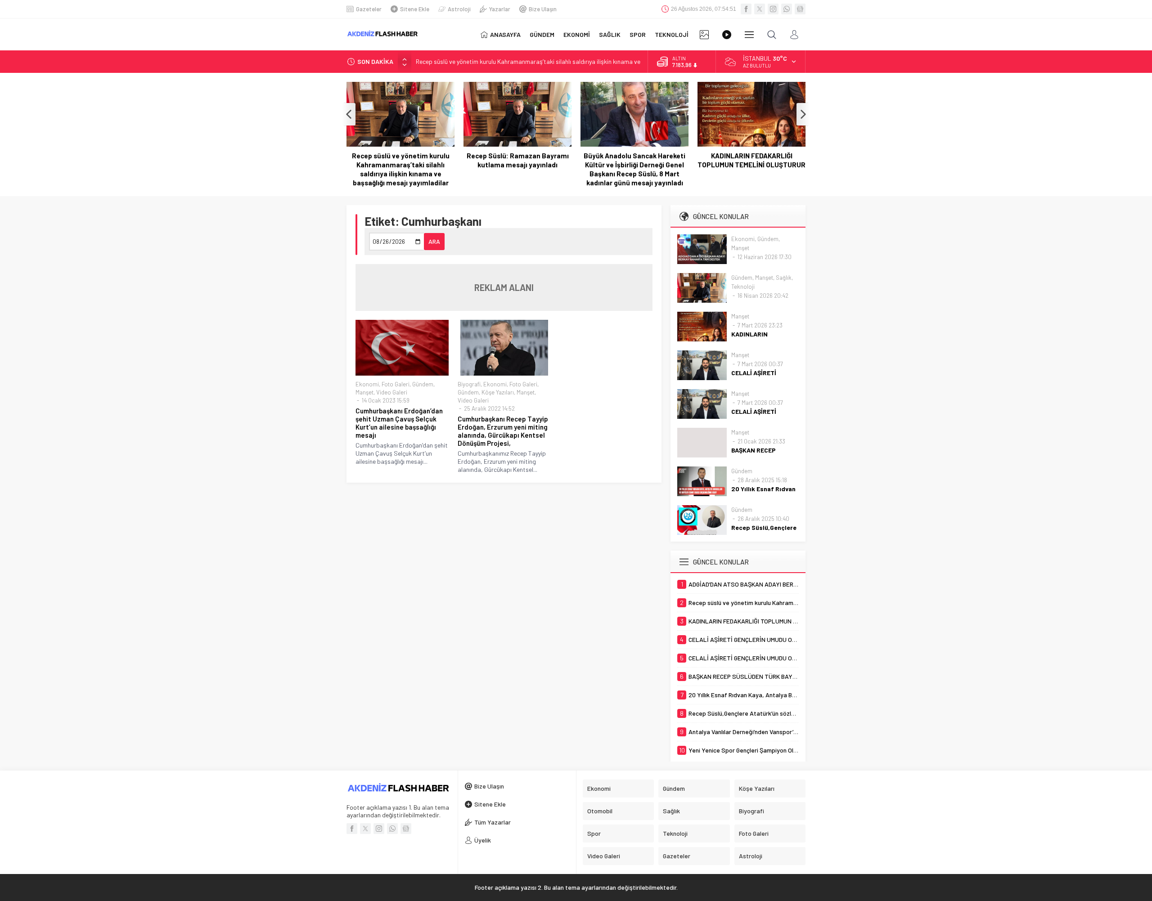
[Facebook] (746, 9)
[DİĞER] (749, 34)
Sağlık (784, 277)
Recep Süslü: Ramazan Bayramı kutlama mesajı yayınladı (518, 160)
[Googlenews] (800, 9)
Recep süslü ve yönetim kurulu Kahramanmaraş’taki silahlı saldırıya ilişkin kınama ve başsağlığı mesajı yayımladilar (401, 169)
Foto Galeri (396, 384)
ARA (434, 241)
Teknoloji (743, 286)
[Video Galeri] (727, 34)
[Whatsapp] (786, 9)
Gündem (422, 384)
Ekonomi (367, 384)
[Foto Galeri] (704, 34)
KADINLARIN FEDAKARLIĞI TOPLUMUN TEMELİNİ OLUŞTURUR (752, 160)
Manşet (365, 392)
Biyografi (469, 384)
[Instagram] (773, 9)
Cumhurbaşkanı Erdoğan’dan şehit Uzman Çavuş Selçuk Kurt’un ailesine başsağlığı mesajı (399, 423)
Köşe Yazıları (498, 392)
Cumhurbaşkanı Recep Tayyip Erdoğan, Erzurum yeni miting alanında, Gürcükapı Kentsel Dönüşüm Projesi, (503, 431)
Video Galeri (391, 392)
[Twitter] (759, 9)
